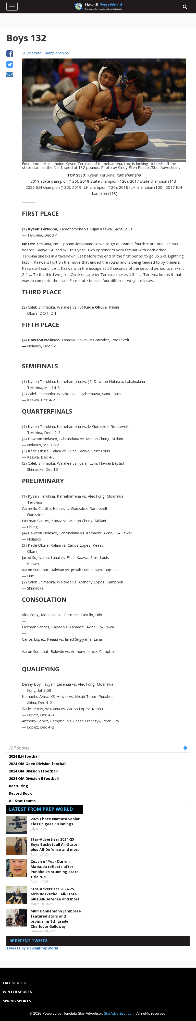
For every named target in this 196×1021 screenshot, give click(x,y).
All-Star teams (22, 800)
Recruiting (18, 785)
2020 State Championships (45, 52)
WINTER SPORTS (17, 991)
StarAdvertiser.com (119, 1013)
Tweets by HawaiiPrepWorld (32, 948)
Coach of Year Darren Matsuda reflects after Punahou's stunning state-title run (55, 869)
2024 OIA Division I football (33, 771)
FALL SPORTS (14, 982)
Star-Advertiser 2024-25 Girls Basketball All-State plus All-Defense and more (55, 893)
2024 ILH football (24, 756)
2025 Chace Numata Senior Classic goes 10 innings (55, 821)
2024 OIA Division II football (34, 778)
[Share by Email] (9, 75)
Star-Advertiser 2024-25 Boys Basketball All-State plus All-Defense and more (55, 844)
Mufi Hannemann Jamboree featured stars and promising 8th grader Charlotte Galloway (56, 919)
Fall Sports (19, 748)
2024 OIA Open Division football (37, 763)
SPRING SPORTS (17, 1001)
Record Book (20, 793)
